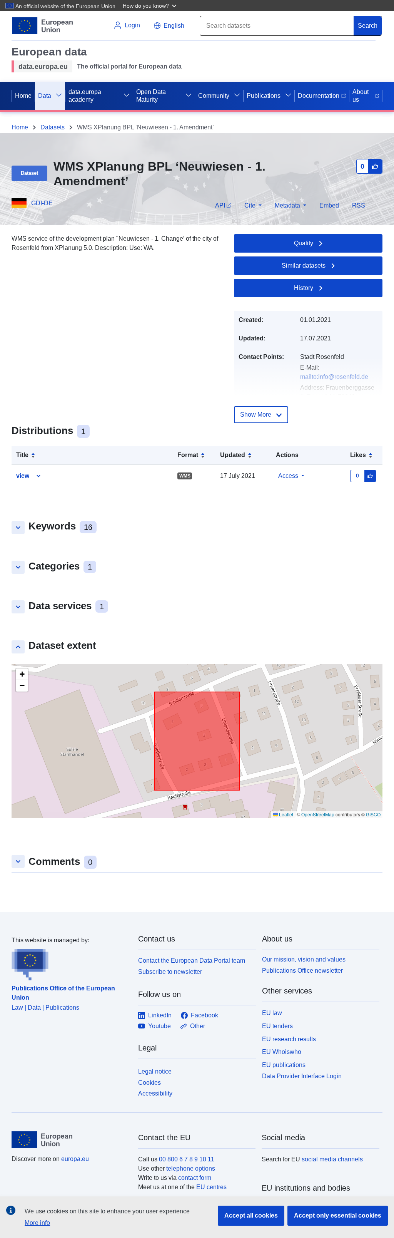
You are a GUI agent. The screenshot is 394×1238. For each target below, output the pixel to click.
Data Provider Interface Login (302, 1076)
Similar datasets (304, 265)
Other (197, 1026)
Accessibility (155, 1093)
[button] (150, 5)
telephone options (190, 1168)
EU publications (284, 1065)
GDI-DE (42, 203)
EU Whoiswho (281, 1052)
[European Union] (70, 1139)
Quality (303, 243)
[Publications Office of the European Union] (70, 962)
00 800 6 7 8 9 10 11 (186, 1159)
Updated (232, 455)
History (303, 288)
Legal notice (155, 1071)
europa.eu (75, 1159)
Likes (358, 455)
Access (288, 475)
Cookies (149, 1082)
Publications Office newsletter (302, 970)
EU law (272, 1013)
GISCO (373, 814)
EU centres (211, 1187)
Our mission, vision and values (304, 959)
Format (187, 455)
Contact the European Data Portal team (191, 960)
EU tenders (277, 1026)
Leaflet (285, 814)
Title (22, 455)
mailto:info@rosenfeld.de (334, 377)
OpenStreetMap (317, 814)
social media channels (332, 1159)
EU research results (289, 1039)
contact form (194, 1177)
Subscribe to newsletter (170, 971)
